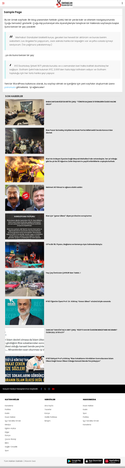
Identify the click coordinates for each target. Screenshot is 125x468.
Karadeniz (9, 405)
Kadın (7, 413)
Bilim (7, 443)
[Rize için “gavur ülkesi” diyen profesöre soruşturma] (24, 238)
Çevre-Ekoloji (10, 439)
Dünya (7, 435)
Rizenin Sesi (30, 461)
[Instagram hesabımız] (49, 389)
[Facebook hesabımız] (41, 389)
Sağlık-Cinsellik (11, 447)
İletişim (48, 421)
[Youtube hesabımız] (53, 389)
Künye (47, 413)
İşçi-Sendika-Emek (13, 421)
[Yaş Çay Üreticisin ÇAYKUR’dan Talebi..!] (24, 296)
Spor (7, 450)
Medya (8, 424)
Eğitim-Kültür (10, 428)
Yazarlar (48, 409)
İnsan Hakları (10, 417)
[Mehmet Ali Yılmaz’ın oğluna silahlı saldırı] (24, 210)
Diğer (7, 432)
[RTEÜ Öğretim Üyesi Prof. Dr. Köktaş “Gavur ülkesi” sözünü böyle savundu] (24, 324)
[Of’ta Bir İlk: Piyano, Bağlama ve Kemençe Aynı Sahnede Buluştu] (24, 267)
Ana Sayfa (49, 405)
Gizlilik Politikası (51, 417)
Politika (8, 409)
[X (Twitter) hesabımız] (45, 389)
